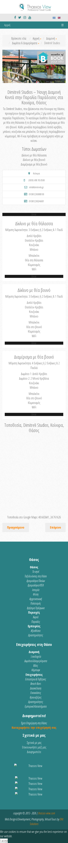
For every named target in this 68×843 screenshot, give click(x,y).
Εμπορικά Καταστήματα (35, 706)
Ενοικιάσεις (35, 693)
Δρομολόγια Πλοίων (36, 581)
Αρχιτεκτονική (35, 599)
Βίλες (35, 665)
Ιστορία (35, 590)
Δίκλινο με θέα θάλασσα (34, 155)
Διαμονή (34, 652)
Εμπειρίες (34, 626)
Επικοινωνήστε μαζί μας (34, 747)
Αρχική (7, 25)
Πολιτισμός (35, 603)
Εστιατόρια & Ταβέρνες (35, 679)
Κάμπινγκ (35, 670)
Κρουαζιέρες (35, 697)
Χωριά (35, 617)
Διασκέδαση (35, 688)
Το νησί (35, 571)
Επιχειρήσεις (34, 674)
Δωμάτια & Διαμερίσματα (35, 661)
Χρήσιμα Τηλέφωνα (35, 608)
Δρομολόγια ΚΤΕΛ (36, 585)
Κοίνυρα (36, 173)
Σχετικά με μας (34, 742)
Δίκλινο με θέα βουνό (34, 160)
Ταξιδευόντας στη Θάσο (36, 576)
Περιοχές (34, 612)
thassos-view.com (46, 813)
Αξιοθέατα (35, 631)
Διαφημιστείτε (34, 752)
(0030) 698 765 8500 (36, 180)
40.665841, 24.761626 (49, 517)
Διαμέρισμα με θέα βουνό (34, 164)
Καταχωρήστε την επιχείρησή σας (34, 727)
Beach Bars (35, 683)
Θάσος (34, 567)
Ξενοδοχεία (35, 656)
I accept (4, 841)
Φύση (35, 594)
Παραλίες (35, 621)
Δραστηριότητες (35, 635)
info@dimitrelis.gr (36, 187)
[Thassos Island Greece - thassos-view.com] (34, 6)
